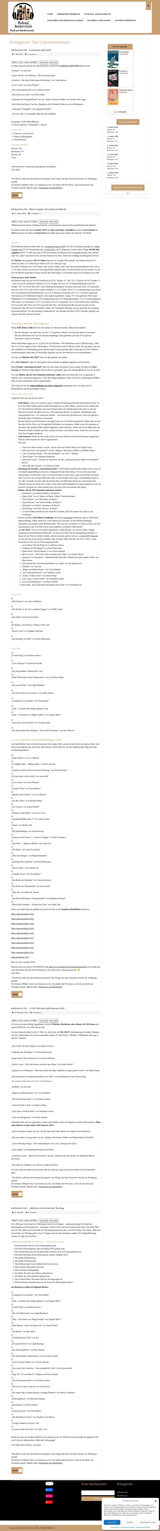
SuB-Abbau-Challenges (99, 20)
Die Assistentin (124, 52)
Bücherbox (121, 1496)
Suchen (98, 1498)
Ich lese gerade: (120, 46)
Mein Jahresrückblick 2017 (22, 938)
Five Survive (123, 71)
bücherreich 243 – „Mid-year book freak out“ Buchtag (37, 1208)
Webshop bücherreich (68, 14)
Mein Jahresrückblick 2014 (22, 952)
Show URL (53, 62)
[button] (156, 1501)
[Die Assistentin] (113, 59)
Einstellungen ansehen (148, 1522)
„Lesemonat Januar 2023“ (55, 246)
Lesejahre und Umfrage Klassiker (65, 20)
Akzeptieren (112, 1522)
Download (43, 62)
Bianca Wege (123, 92)
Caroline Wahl (124, 54)
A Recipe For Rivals (125, 90)
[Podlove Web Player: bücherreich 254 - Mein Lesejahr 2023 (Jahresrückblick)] (56, 218)
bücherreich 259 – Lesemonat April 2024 (31, 50)
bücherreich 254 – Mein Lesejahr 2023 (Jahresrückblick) (38, 209)
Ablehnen (129, 1522)
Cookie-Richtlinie (115, 1527)
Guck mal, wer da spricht (97, 14)
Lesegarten (67, 517)
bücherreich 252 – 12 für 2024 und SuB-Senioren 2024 (37, 1008)
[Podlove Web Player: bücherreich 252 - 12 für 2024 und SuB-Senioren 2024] (56, 1017)
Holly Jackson (124, 73)
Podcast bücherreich (22, 30)
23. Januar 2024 (20, 213)
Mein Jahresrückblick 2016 (22, 943)
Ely (23, 1236)
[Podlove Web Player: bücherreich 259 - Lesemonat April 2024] (56, 59)
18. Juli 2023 (19, 1212)
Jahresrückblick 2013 (20, 957)
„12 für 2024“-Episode (88, 536)
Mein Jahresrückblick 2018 (22, 933)
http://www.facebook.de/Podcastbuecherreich (68, 967)
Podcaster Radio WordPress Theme (21, 1528)
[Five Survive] (113, 78)
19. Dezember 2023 (21, 1012)
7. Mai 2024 (18, 54)
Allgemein (120, 1492)
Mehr (17, 195)
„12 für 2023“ (49, 249)
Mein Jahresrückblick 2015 (22, 948)
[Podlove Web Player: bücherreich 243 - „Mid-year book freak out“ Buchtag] (56, 1217)
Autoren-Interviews (125, 20)
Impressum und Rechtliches (128, 1527)
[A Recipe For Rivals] (113, 97)
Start (50, 14)
